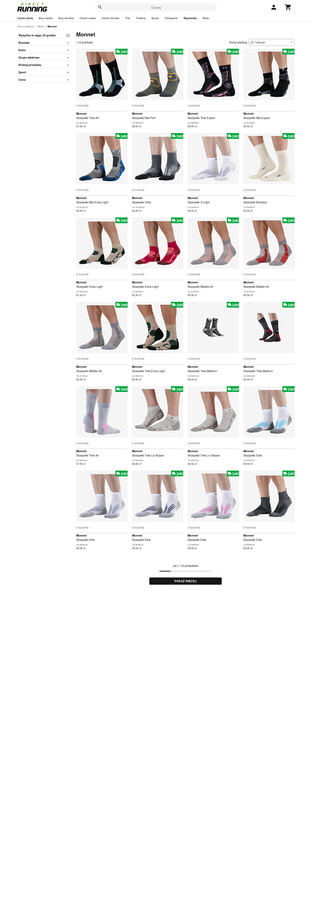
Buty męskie (46, 18)
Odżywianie (171, 18)
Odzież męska (88, 18)
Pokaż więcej (185, 581)
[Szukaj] (100, 7)
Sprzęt (155, 18)
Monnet (81, 113)
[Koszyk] (288, 7)
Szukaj (156, 7)
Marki (206, 18)
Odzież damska (110, 18)
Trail (127, 18)
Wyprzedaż (190, 18)
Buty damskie (66, 18)
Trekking (141, 18)
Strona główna (25, 26)
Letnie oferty (25, 18)
